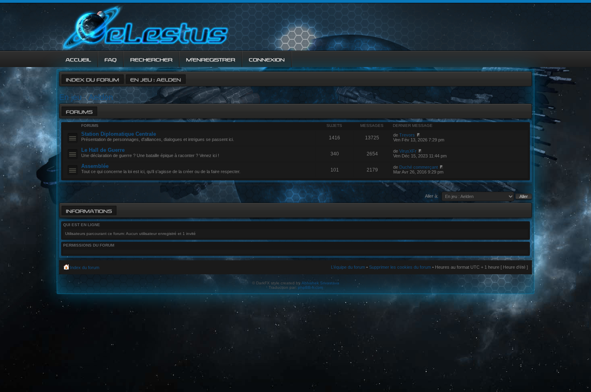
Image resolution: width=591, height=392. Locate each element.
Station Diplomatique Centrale (118, 134)
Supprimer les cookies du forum (400, 267)
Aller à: (431, 196)
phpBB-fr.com (310, 287)
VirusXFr (408, 151)
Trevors (407, 135)
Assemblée (95, 166)
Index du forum (92, 79)
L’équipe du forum (348, 267)
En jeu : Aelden (155, 79)
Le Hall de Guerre (103, 150)
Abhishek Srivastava (320, 283)
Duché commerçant (418, 167)
